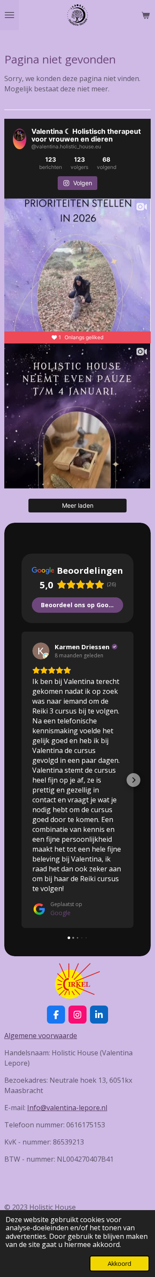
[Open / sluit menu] (9, 15)
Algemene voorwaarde (40, 1035)
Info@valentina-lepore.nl (67, 1107)
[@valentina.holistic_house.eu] (20, 139)
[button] (21, 780)
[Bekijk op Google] (41, 651)
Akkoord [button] (119, 1263)
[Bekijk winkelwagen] (145, 15)
